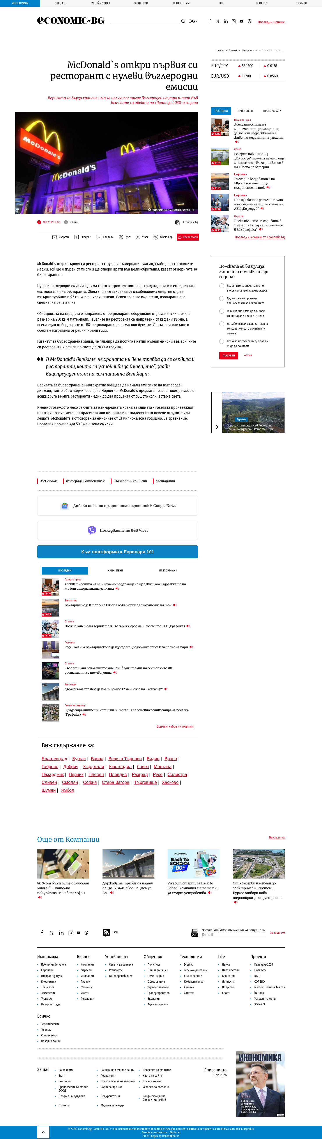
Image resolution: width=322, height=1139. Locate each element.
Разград (140, 774)
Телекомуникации (195, 970)
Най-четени (115, 570)
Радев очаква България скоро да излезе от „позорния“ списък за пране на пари (127, 647)
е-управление (193, 976)
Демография (156, 976)
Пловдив (118, 774)
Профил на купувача (72, 1096)
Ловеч (143, 766)
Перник (76, 774)
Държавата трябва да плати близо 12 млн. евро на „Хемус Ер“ (114, 689)
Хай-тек (189, 987)
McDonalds (48, 481)
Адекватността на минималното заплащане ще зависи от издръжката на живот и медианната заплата (125, 586)
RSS (115, 932)
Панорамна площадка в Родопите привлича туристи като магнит (250, 427)
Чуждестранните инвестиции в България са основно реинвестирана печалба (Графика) (127, 712)
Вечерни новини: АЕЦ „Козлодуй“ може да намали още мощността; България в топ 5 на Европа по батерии (259, 160)
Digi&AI (188, 964)
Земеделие (48, 993)
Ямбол (67, 790)
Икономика (20, 3)
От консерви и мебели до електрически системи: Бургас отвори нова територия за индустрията (257, 890)
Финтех (189, 993)
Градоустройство (159, 993)
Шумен (49, 790)
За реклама (66, 1070)
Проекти (261, 3)
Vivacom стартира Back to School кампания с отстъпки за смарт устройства (193, 888)
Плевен (96, 774)
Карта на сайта (152, 1076)
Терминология (50, 1024)
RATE (257, 976)
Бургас (79, 758)
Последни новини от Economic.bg (260, 237)
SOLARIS (259, 1004)
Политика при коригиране (118, 1081)
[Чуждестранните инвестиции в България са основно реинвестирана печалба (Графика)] (50, 712)
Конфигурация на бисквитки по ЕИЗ (154, 1098)
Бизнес (60, 3)
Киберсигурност (194, 982)
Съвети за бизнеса (121, 964)
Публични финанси (53, 964)
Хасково (170, 782)
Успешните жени (265, 999)
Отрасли (86, 970)
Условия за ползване (156, 1087)
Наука (226, 964)
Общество (141, 3)
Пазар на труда (50, 1004)
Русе (158, 774)
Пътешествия (231, 970)
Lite (221, 3)
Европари (47, 970)
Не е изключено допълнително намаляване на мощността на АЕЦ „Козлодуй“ (258, 204)
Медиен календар (112, 1105)
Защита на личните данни (117, 1070)
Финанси (86, 987)
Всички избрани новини (175, 726)
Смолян (70, 782)
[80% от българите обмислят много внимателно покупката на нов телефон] (63, 864)
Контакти (65, 1081)
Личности (228, 982)
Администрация (158, 1004)
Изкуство (228, 987)
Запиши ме (277, 932)
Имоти (85, 993)
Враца (171, 758)
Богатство (228, 976)
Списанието (49, 1035)
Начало (220, 50)
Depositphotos (170, 1135)
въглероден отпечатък (85, 481)
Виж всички (277, 837)
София (90, 782)
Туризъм (241, 419)
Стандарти (115, 970)
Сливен (49, 782)
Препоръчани (168, 570)
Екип (62, 1076)
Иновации (87, 976)
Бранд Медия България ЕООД (73, 1088)
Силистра (177, 774)
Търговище (145, 782)
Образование (156, 982)
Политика (154, 964)
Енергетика (48, 982)
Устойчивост (100, 3)
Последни (64, 570)
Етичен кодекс (152, 1081)
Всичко (302, 3)
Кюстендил (120, 766)
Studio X (174, 1132)
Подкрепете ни (110, 1096)
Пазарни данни (51, 1041)
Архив (248, 355)
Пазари (85, 982)
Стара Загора (115, 782)
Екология (154, 999)
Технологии (181, 3)
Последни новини (271, 22)
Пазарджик (53, 774)
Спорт (226, 993)
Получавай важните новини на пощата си (233, 930)
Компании (248, 50)
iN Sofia (259, 993)
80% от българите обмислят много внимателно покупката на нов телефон (63, 888)
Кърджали (93, 766)
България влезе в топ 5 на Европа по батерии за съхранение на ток (118, 605)
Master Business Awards (269, 987)
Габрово (50, 766)
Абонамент (108, 1076)
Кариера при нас (111, 1087)
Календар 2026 (263, 964)
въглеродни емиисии (130, 481)
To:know (46, 1030)
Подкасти (260, 970)
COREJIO (259, 982)
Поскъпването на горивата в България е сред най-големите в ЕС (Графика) (125, 626)
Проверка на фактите (157, 1070)
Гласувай (229, 355)
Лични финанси (158, 970)
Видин (153, 758)
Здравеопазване (158, 987)
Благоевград (54, 758)
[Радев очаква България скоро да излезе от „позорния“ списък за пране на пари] (50, 650)
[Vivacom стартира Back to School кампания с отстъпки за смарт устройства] (194, 864)
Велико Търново (125, 758)
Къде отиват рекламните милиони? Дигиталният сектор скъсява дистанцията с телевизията (119, 670)
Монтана (163, 766)
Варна (97, 758)
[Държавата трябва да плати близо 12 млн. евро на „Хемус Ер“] (50, 692)
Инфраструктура (52, 976)
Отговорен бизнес (120, 976)
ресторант (165, 481)
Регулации (87, 999)
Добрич (70, 766)
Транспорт (47, 987)
